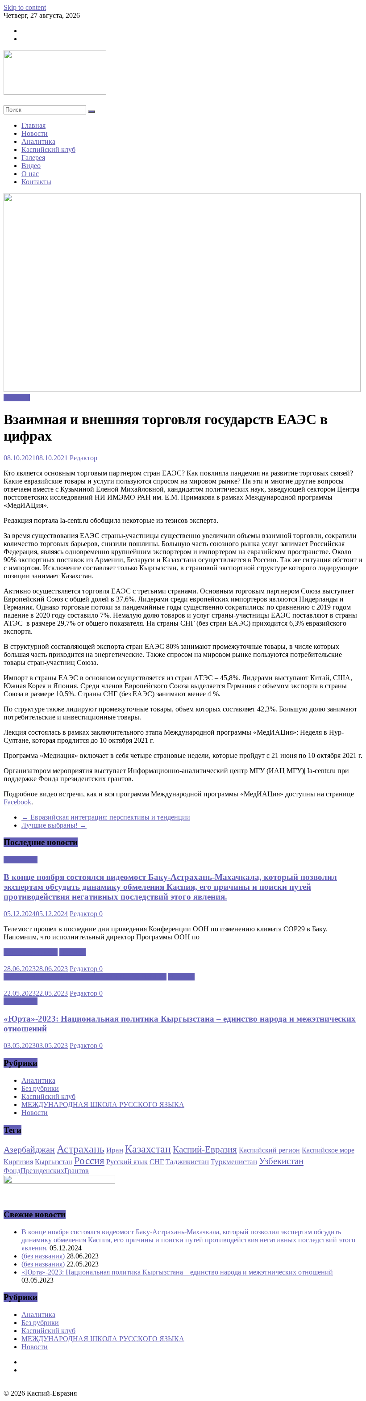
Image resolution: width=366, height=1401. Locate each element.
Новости (34, 133)
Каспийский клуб (48, 149)
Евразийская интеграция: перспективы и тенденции (105, 817)
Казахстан (148, 1149)
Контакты (36, 181)
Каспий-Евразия (205, 1149)
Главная (33, 125)
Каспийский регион (269, 1150)
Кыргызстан (53, 1161)
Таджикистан (187, 1161)
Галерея (33, 157)
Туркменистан (234, 1161)
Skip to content (25, 7)
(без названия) (43, 1256)
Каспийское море (328, 1150)
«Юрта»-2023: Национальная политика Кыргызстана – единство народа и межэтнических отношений (177, 1272)
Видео (31, 165)
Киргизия (18, 1161)
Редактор (83, 458)
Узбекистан (281, 1161)
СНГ (157, 1161)
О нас (30, 173)
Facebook (17, 802)
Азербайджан (29, 1149)
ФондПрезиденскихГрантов (46, 1170)
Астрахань (80, 1149)
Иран (114, 1149)
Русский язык (127, 1161)
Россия (89, 1160)
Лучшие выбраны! (54, 825)
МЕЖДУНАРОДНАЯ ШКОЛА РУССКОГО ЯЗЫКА (85, 976)
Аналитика (38, 141)
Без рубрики (40, 1088)
